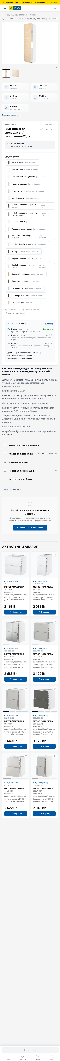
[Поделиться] (41, 129)
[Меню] (5, 8)
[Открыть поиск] (55, 8)
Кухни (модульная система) (37, 19)
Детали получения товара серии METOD (23, 353)
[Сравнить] (47, 129)
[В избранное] (52, 129)
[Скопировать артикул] (20, 489)
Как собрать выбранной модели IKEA (21, 356)
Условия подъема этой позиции (19, 358)
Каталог (11, 19)
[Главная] (3, 18)
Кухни (21, 19)
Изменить (49, 323)
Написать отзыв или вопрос (30, 528)
